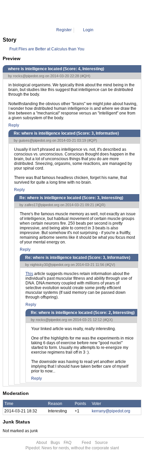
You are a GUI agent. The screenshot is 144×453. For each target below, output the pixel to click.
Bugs (55, 442)
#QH (85, 76)
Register (64, 30)
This (29, 273)
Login (88, 30)
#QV (110, 265)
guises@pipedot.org (35, 140)
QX (94, 13)
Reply (13, 125)
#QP (92, 140)
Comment (78, 13)
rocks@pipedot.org (28, 76)
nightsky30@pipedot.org (50, 265)
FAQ (67, 442)
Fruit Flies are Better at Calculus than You (46, 49)
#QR (100, 205)
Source (101, 442)
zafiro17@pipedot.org (41, 205)
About (41, 442)
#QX (108, 320)
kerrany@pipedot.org (111, 411)
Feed (86, 442)
